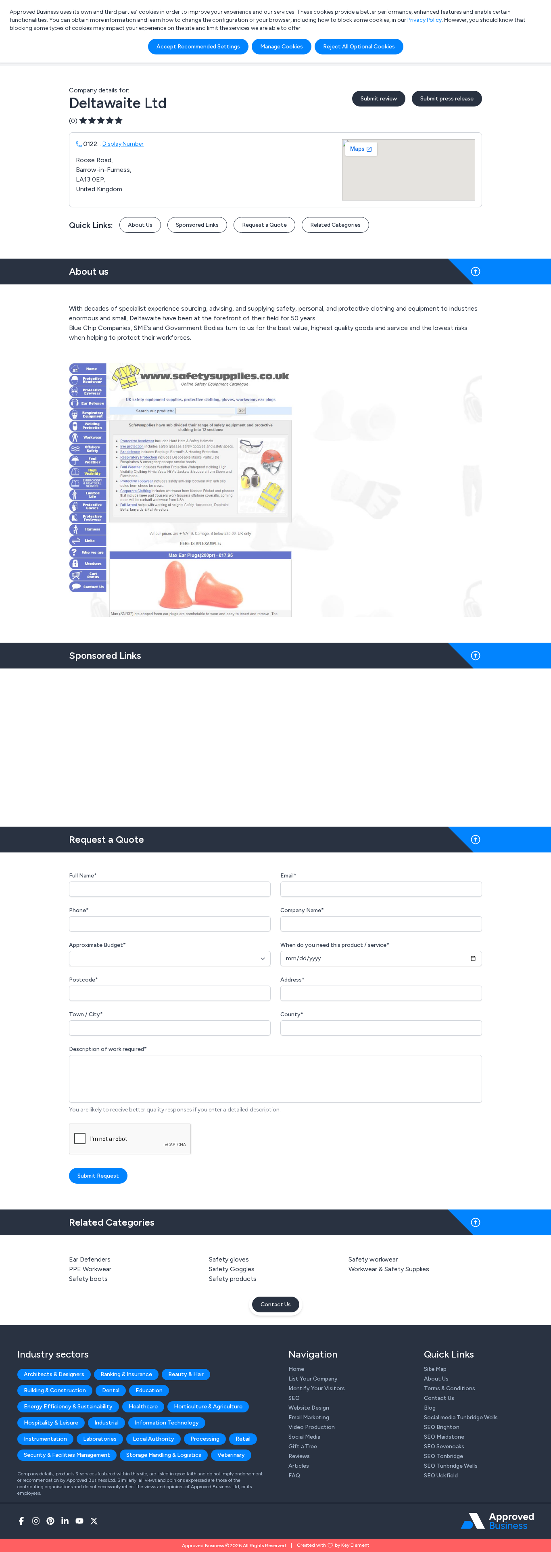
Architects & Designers (54, 1374)
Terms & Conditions (449, 1388)
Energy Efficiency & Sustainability (68, 1406)
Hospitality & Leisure (51, 1422)
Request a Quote (264, 224)
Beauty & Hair (186, 1374)
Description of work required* (108, 1049)
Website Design (308, 1407)
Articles (298, 1465)
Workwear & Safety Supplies (389, 1269)
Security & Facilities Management (67, 1455)
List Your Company (313, 1378)
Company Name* (302, 910)
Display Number (123, 143)
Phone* (79, 910)
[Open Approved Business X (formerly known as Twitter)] (94, 1521)
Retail (243, 1438)
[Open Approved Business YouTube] (79, 1521)
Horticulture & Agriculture (208, 1406)
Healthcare (143, 1406)
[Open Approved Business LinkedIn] (65, 1521)
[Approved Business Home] (497, 1521)
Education (149, 1390)
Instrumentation (45, 1438)
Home (296, 1369)
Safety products (233, 1279)
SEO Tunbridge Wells (451, 1465)
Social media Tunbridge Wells (461, 1417)
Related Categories (335, 224)
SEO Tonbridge (443, 1456)
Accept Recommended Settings (198, 46)
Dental (110, 1390)
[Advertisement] (275, 744)
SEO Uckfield (441, 1475)
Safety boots (88, 1279)
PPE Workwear (90, 1269)
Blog (430, 1407)
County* (291, 1014)
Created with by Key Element (333, 1545)
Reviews (299, 1456)
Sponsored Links (197, 224)
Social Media (304, 1436)
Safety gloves (229, 1259)
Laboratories (100, 1438)
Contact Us (276, 1304)
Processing (204, 1438)
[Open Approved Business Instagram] (36, 1521)
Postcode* (83, 979)
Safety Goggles (232, 1269)
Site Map (435, 1369)
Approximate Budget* (97, 945)
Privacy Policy (424, 20)
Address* (292, 979)
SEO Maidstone (444, 1436)
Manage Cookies (281, 46)
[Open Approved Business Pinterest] (50, 1521)
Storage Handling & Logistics (163, 1455)
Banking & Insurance (126, 1374)
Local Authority (153, 1438)
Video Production (311, 1427)
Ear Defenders (90, 1259)
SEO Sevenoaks (444, 1446)
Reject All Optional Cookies (359, 46)
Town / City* (86, 1014)
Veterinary (231, 1455)
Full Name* (83, 875)
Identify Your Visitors (316, 1388)
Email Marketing (308, 1417)
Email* (288, 875)
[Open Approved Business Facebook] (21, 1521)
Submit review (379, 98)
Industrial (106, 1422)
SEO (294, 1398)
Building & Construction (55, 1390)
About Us (140, 224)
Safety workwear (373, 1259)
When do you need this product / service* (334, 945)
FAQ (294, 1475)
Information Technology (167, 1422)
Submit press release (447, 98)
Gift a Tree (302, 1446)
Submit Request (98, 1175)
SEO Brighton (441, 1427)
